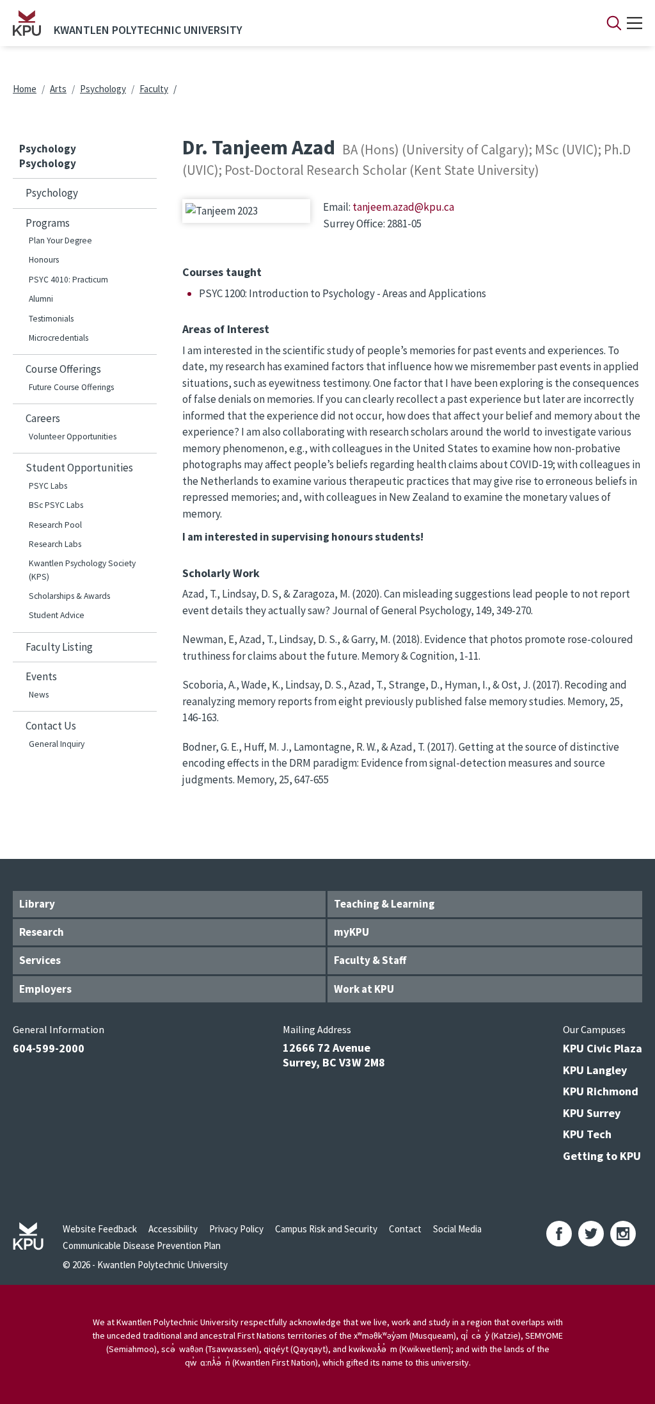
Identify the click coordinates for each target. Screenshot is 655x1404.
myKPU (351, 932)
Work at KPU (364, 989)
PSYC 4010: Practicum (68, 279)
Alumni (41, 298)
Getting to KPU (602, 1155)
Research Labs (55, 544)
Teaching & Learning (384, 904)
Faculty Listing (59, 647)
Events (41, 676)
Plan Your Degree (60, 240)
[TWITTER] (591, 1233)
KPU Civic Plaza (602, 1048)
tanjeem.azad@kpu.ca (403, 207)
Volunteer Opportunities (72, 436)
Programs (48, 223)
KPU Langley (595, 1070)
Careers (43, 418)
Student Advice (56, 615)
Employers (45, 989)
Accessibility (173, 1229)
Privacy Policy (236, 1229)
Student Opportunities (79, 468)
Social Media (457, 1229)
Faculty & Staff (370, 960)
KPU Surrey (591, 1113)
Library (37, 904)
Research (41, 932)
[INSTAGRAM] (623, 1233)
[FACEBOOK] (559, 1233)
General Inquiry (56, 744)
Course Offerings (63, 369)
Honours (44, 259)
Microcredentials (58, 337)
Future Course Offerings (71, 387)
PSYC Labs (48, 485)
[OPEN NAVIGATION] (634, 23)
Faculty (153, 89)
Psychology (103, 89)
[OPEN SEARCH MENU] (614, 23)
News (39, 694)
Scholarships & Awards (69, 596)
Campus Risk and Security (326, 1229)
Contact (405, 1229)
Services (40, 960)
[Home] (27, 23)
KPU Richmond (600, 1091)
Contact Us (51, 726)
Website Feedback (100, 1229)
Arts (58, 89)
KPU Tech (587, 1134)
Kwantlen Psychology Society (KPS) (82, 570)
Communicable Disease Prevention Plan (142, 1245)
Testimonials (51, 318)
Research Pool (55, 524)
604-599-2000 (48, 1048)
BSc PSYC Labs (56, 505)
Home (24, 89)
